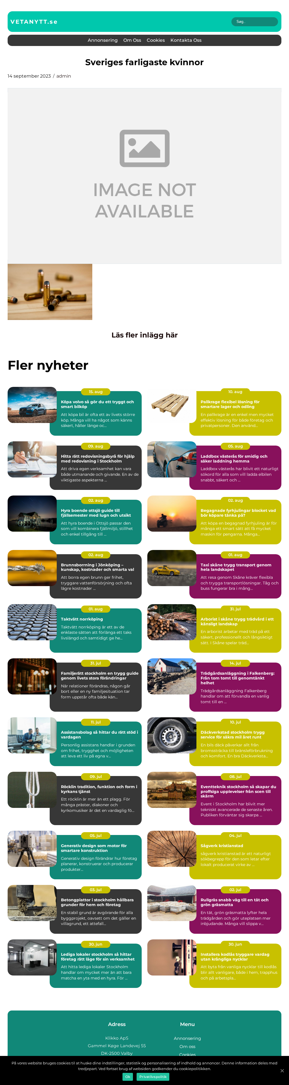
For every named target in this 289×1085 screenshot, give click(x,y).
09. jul (96, 776)
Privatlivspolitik (153, 1077)
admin (63, 76)
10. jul (235, 722)
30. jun (95, 944)
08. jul (235, 776)
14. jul (235, 663)
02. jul (235, 889)
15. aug (96, 391)
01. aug (235, 554)
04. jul (235, 835)
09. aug (95, 446)
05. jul (96, 835)
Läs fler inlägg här (144, 335)
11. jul (96, 722)
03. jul (96, 889)
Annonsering (103, 40)
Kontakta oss (186, 40)
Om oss (132, 40)
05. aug (235, 446)
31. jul (235, 608)
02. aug (95, 500)
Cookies (156, 40)
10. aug (235, 391)
